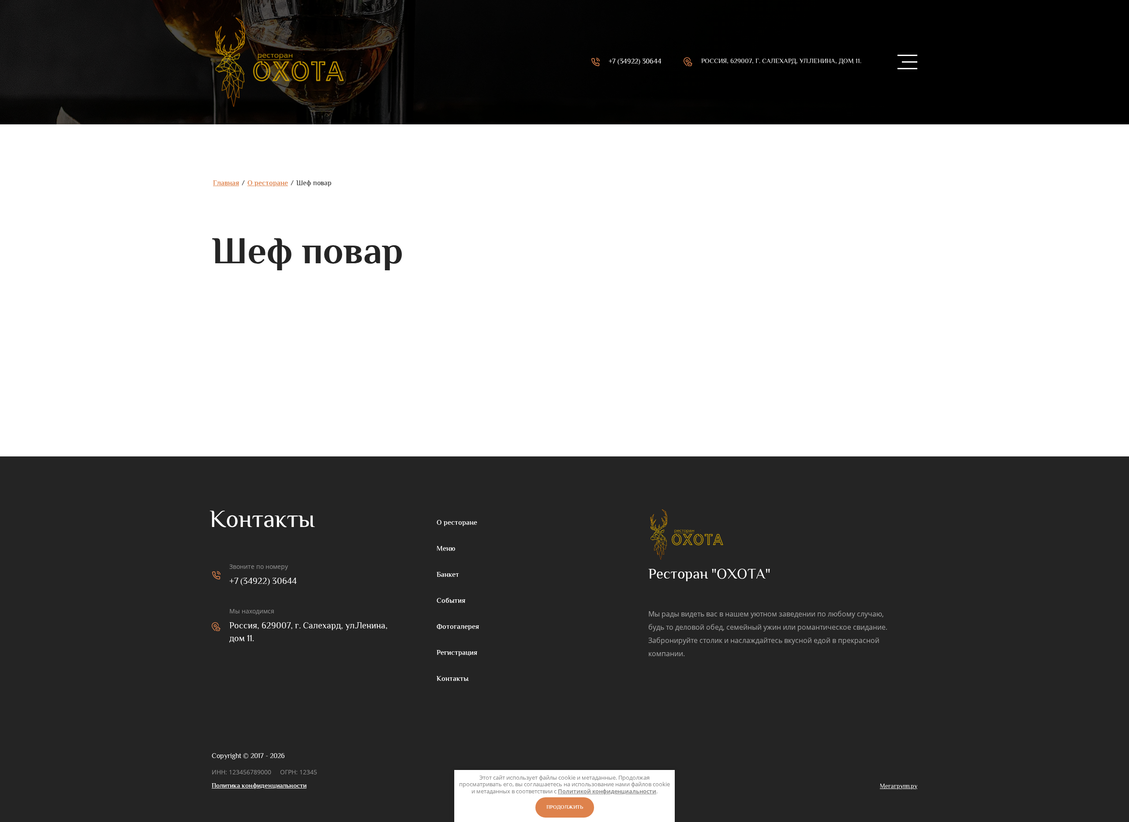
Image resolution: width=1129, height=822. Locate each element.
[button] (906, 62)
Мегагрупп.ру (898, 786)
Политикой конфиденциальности (607, 791)
